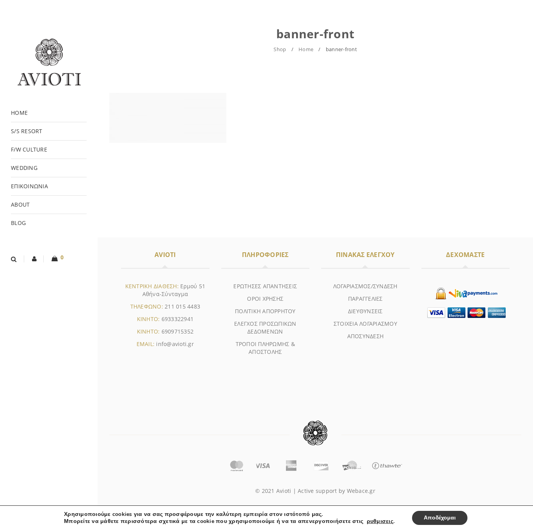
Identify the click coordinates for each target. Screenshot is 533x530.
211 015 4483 (182, 306)
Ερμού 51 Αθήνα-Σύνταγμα (174, 290)
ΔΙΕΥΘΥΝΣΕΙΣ (365, 311)
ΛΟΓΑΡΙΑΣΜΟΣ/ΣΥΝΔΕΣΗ (365, 286)
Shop (280, 49)
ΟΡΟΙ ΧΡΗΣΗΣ (265, 298)
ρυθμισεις (380, 521)
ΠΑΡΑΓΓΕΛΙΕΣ (365, 298)
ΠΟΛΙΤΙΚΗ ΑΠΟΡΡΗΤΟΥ (265, 311)
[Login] (34, 258)
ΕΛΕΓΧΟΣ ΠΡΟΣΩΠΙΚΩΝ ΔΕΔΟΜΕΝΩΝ (265, 327)
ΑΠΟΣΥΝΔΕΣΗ (365, 336)
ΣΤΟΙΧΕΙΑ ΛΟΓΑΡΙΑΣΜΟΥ (365, 323)
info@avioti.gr (175, 344)
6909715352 (178, 331)
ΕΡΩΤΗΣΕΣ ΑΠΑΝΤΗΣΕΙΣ (265, 286)
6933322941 (178, 319)
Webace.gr (361, 490)
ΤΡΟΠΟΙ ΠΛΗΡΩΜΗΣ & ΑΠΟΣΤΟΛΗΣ (265, 347)
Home (305, 49)
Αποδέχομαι (440, 517)
